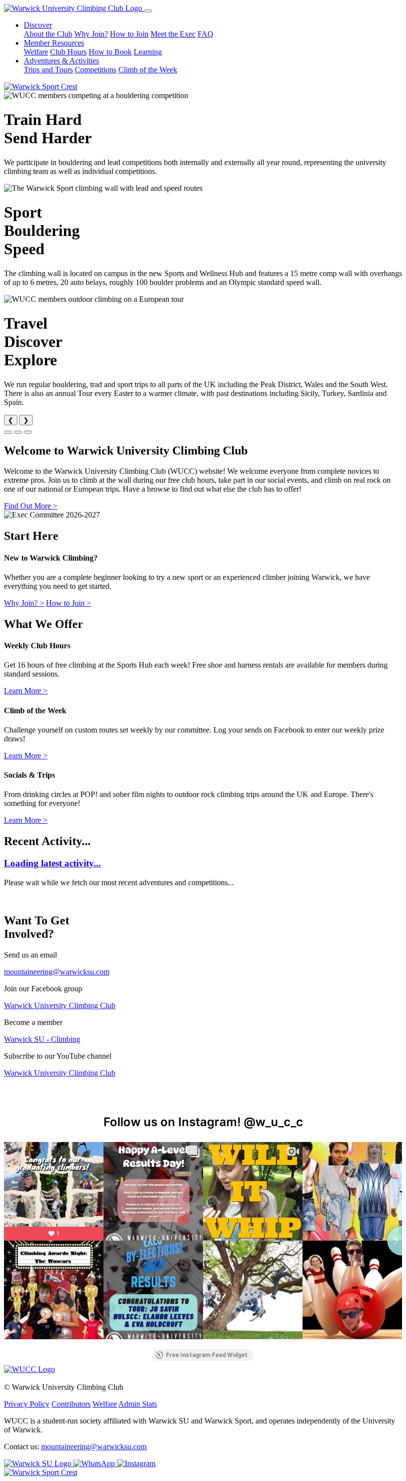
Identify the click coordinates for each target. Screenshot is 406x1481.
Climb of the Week (147, 69)
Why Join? (91, 34)
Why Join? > (24, 603)
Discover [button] (38, 25)
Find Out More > (30, 506)
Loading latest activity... (52, 863)
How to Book (110, 52)
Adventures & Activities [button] (61, 61)
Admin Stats (137, 1404)
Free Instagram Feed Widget (207, 1355)
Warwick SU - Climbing (42, 1039)
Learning (148, 52)
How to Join (129, 34)
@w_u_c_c (273, 1122)
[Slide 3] (28, 432)
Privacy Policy (27, 1404)
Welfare (36, 52)
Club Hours (68, 52)
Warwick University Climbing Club (59, 1005)
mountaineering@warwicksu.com (56, 972)
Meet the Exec (173, 34)
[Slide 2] (18, 432)
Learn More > (26, 690)
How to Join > (68, 603)
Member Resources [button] (54, 43)
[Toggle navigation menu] (148, 10)
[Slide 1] (8, 432)
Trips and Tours (48, 69)
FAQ (205, 34)
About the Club (48, 34)
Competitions (95, 69)
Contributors (71, 1404)
